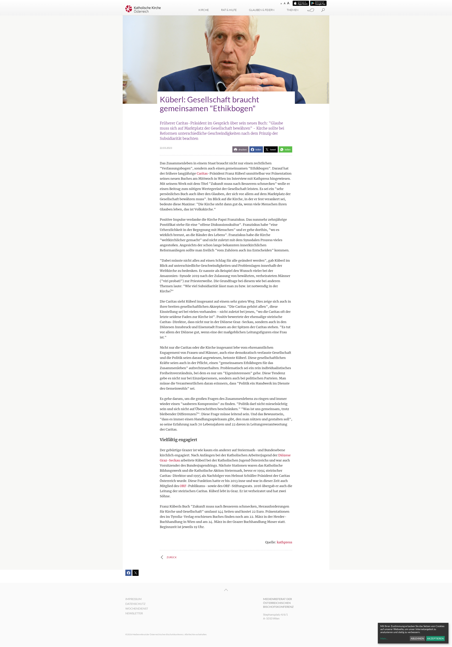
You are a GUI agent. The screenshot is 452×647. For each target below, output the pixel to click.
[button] (240, 149)
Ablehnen (417, 638)
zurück (172, 557)
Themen (292, 10)
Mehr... (384, 638)
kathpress (284, 542)
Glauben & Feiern (261, 10)
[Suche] (323, 10)
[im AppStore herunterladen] (301, 3)
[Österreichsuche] (311, 10)
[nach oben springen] (226, 590)
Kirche (203, 10)
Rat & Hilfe (229, 10)
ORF (183, 486)
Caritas (202, 173)
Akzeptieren (435, 638)
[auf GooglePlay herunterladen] (318, 3)
